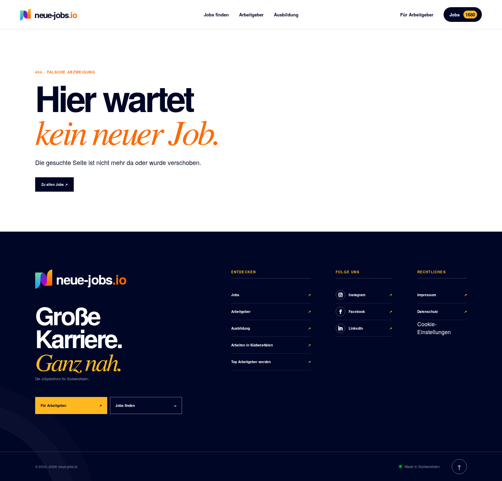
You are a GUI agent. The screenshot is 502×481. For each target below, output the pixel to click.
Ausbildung (286, 14)
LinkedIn (370, 328)
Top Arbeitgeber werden (271, 361)
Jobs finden (216, 14)
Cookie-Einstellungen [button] (434, 328)
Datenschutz (442, 311)
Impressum (442, 294)
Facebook (370, 311)
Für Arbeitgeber (416, 14)
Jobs (462, 14)
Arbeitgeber (251, 14)
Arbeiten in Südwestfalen (271, 345)
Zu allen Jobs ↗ (54, 184)
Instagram (370, 294)
